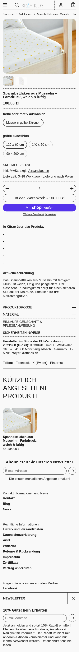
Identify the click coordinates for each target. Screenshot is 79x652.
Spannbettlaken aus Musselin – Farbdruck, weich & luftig (20, 429)
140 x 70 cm (40, 144)
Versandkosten (38, 171)
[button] (17, 5)
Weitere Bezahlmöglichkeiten (39, 214)
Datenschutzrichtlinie (56, 641)
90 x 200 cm (15, 153)
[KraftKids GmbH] (39, 4)
